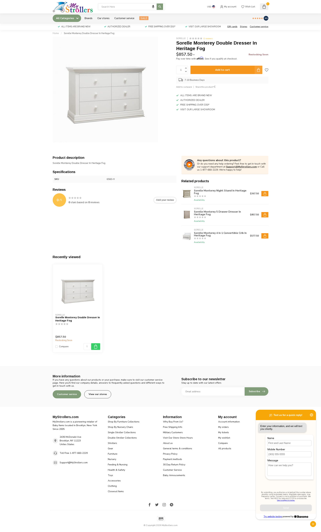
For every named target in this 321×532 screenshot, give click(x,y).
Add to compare (184, 86)
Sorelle (181, 38)
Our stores (103, 18)
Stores (243, 26)
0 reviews (208, 38)
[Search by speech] (153, 6)
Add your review (165, 200)
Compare (64, 346)
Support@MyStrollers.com (241, 166)
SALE (144, 18)
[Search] (159, 6)
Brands (88, 18)
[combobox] (131, 6)
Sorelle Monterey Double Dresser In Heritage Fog (89, 33)
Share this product (204, 86)
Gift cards (232, 26)
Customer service (124, 18)
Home (56, 33)
